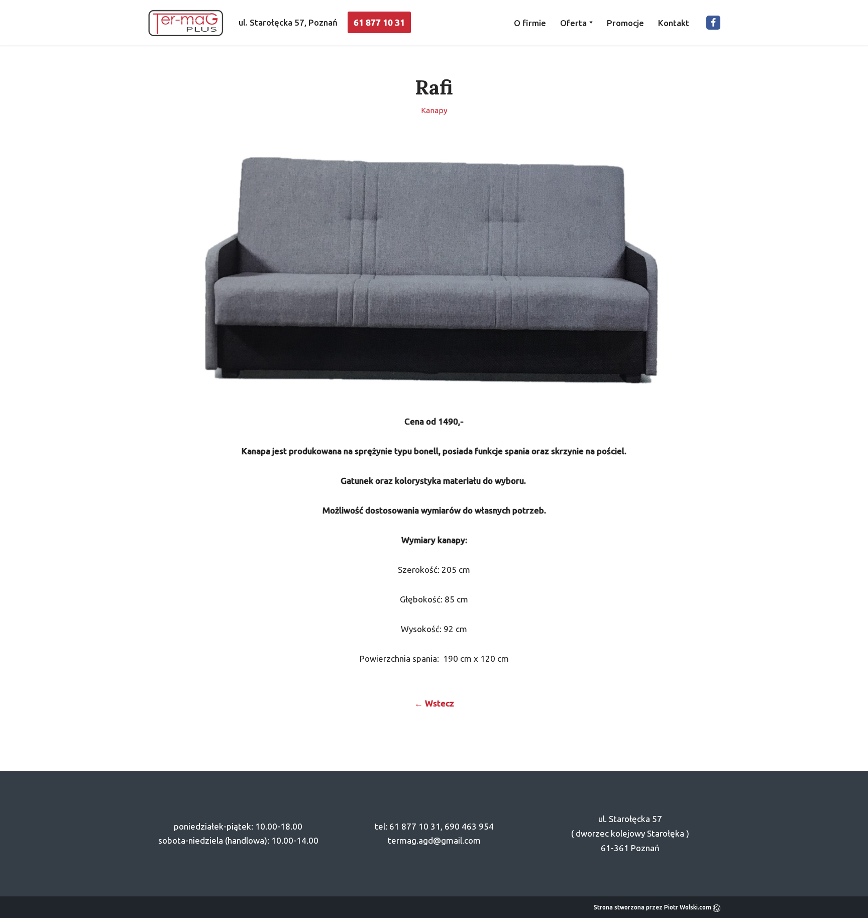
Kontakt (673, 23)
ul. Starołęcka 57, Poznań (288, 22)
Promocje (625, 23)
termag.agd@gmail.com (434, 840)
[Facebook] (713, 23)
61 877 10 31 (379, 22)
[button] (591, 22)
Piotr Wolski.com (688, 907)
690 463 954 (469, 826)
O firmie (530, 23)
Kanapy (434, 110)
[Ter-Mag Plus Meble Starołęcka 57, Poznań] (186, 22)
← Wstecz (434, 703)
